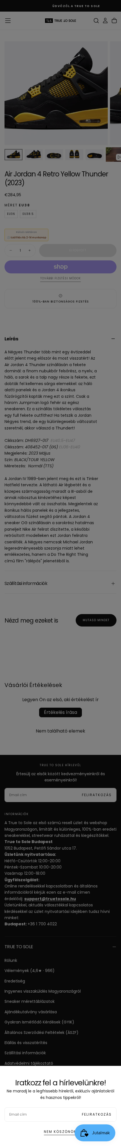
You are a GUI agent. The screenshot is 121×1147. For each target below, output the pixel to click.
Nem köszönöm (60, 1131)
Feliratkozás (97, 1114)
